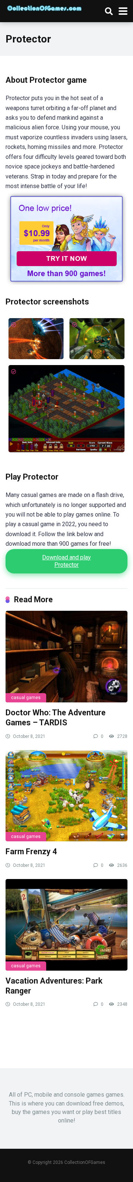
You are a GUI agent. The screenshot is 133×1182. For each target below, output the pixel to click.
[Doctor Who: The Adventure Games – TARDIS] (66, 656)
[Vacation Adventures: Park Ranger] (66, 925)
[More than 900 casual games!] (66, 283)
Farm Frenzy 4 (31, 851)
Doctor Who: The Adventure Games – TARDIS (56, 717)
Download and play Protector (66, 561)
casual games (26, 697)
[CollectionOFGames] (44, 7)
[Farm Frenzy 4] (66, 796)
